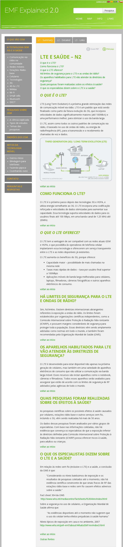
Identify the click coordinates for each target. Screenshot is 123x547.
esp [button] (111, 2)
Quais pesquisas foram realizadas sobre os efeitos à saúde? (71, 84)
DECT (13, 102)
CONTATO (12, 178)
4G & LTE (15, 86)
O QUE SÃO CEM (16, 39)
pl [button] (121, 2)
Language (101, 2)
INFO (99, 18)
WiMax (13, 89)
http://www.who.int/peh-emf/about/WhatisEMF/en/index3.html (72, 525)
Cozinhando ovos (19, 170)
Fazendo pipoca (18, 167)
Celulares (14, 76)
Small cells (15, 95)
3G (11, 82)
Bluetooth (15, 98)
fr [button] (118, 2)
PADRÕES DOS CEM (17, 137)
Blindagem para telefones (18, 163)
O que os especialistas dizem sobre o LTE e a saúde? (67, 88)
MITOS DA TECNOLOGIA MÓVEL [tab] (14, 148)
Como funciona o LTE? (52, 66)
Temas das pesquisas (15, 128)
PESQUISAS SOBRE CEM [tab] (17, 111)
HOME (79, 18)
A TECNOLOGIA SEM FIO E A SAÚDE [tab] (18, 49)
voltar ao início (47, 186)
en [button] (108, 2)
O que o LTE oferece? (51, 70)
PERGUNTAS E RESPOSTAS (14, 188)
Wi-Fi (12, 92)
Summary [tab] (45, 40)
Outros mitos (16, 158)
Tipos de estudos (19, 123)
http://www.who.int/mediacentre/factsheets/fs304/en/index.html (74, 498)
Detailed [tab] (63, 40)
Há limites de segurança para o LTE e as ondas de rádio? (69, 73)
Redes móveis (17, 66)
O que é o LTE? (48, 62)
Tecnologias (16, 79)
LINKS (110, 18)
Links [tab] (80, 40)
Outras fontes (47, 539)
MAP (89, 18)
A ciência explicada (19, 119)
